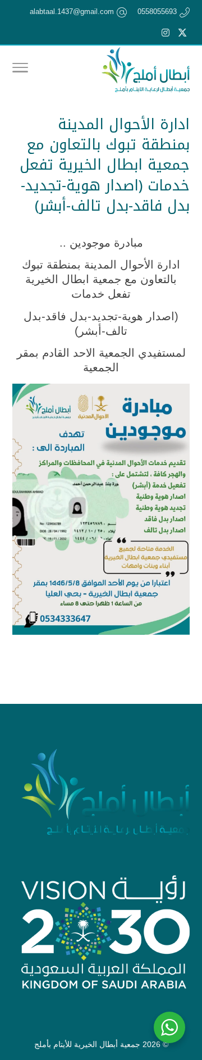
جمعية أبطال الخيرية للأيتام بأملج (87, 1044)
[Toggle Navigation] (20, 69)
